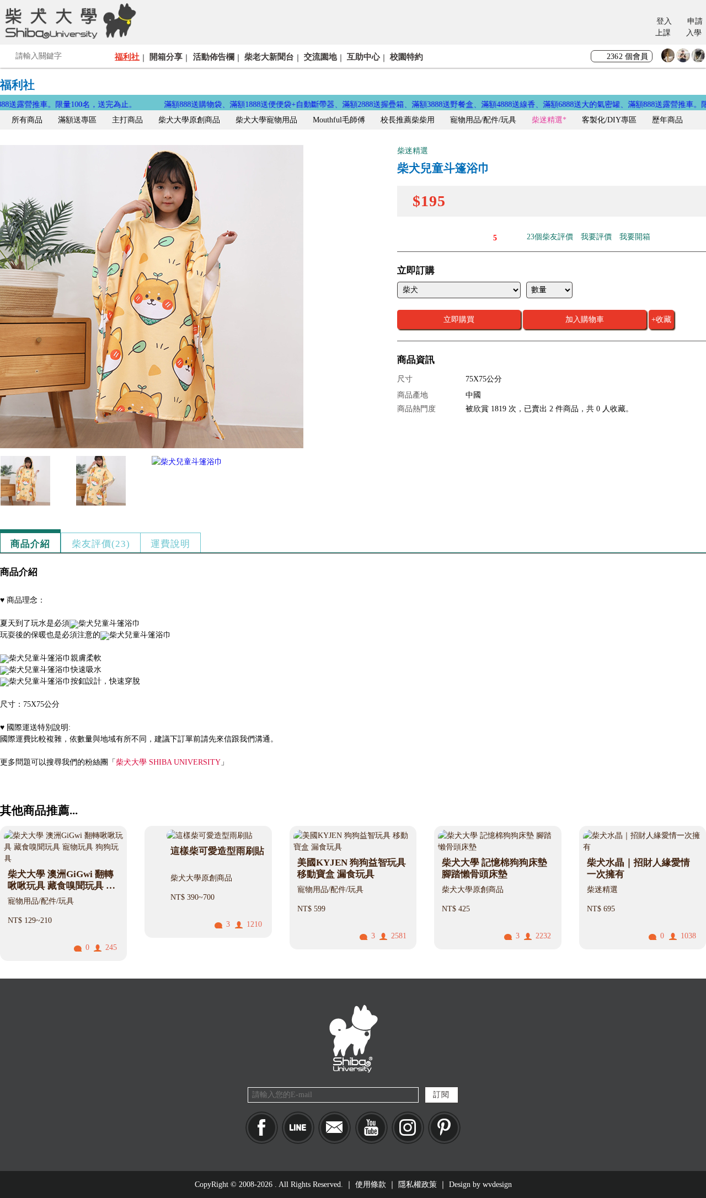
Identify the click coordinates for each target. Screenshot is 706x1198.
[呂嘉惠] (668, 58)
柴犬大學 (68, 20)
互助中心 (363, 56)
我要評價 (596, 237)
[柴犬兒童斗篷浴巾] (151, 446)
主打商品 (127, 120)
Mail (334, 1128)
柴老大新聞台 (269, 56)
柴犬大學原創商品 (189, 120)
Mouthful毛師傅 (339, 120)
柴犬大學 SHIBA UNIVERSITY (168, 762)
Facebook (262, 1128)
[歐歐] (683, 58)
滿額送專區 (77, 120)
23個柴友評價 (550, 237)
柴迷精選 (547, 120)
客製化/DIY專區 (609, 120)
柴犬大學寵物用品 (266, 120)
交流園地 (320, 56)
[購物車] (639, 27)
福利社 (127, 56)
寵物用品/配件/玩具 (483, 120)
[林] (698, 58)
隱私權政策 (417, 1184)
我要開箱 (634, 237)
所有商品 (27, 120)
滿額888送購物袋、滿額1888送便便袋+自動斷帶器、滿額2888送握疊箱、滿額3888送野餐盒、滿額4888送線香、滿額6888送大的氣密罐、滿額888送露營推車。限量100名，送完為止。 (394, 104)
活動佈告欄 (213, 56)
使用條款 (370, 1184)
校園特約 (406, 56)
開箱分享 (166, 56)
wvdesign (497, 1184)
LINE (298, 1128)
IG (408, 1128)
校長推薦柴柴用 (408, 120)
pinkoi (444, 1128)
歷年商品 (667, 120)
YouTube (371, 1128)
